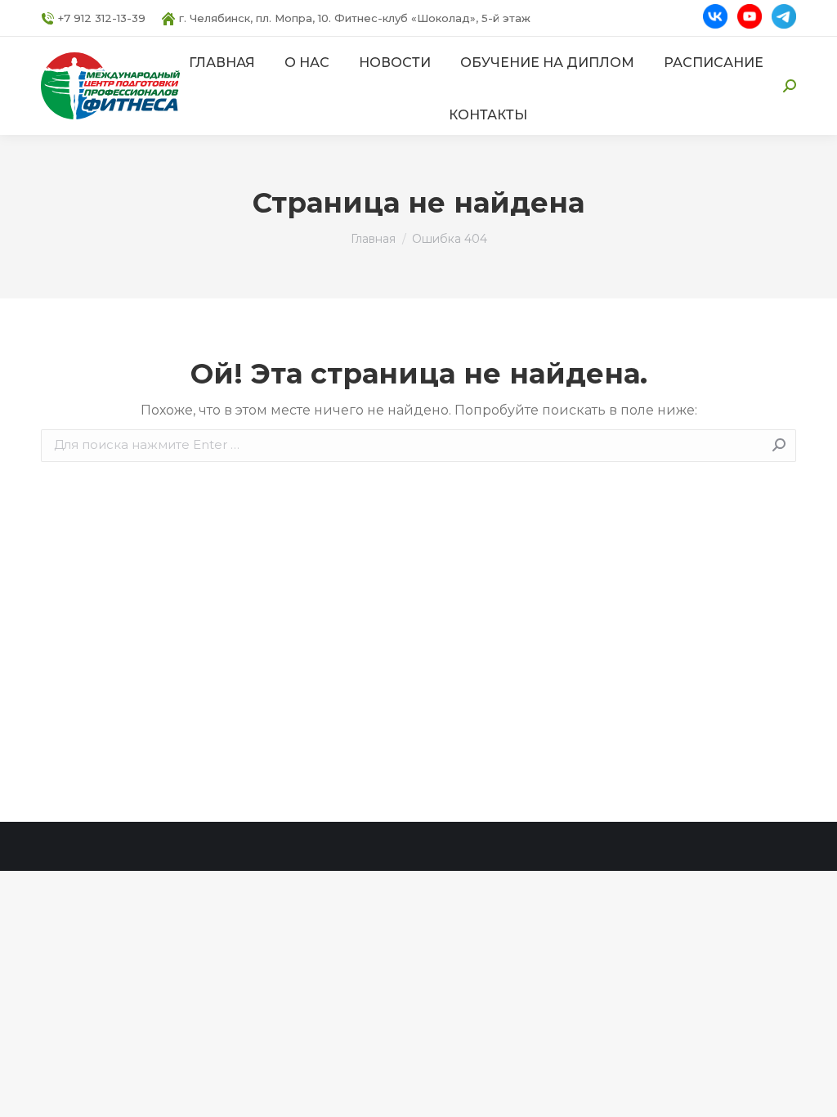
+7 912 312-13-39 (101, 18)
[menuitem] (222, 63)
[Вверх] (812, 1092)
